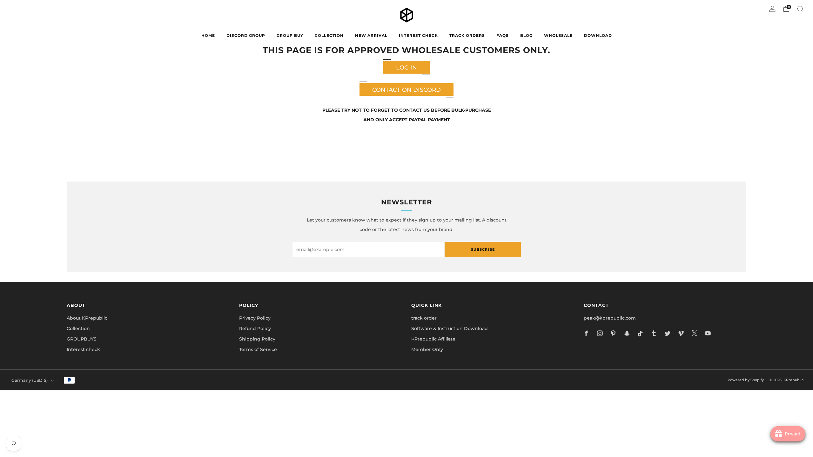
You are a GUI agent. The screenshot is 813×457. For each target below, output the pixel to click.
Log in (406, 67)
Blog (526, 35)
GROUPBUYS (82, 339)
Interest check (418, 35)
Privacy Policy (255, 318)
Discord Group (245, 35)
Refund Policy (255, 328)
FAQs (502, 35)
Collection (78, 328)
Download (598, 35)
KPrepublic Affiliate (433, 339)
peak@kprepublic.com (610, 318)
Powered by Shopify (746, 380)
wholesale (558, 35)
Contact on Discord (406, 89)
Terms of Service (258, 349)
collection (329, 35)
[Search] (800, 9)
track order (424, 318)
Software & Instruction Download (449, 328)
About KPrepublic (87, 318)
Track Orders (467, 35)
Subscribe (483, 249)
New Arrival (371, 35)
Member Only (427, 349)
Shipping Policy (257, 339)
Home (208, 35)
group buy (290, 35)
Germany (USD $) (29, 380)
